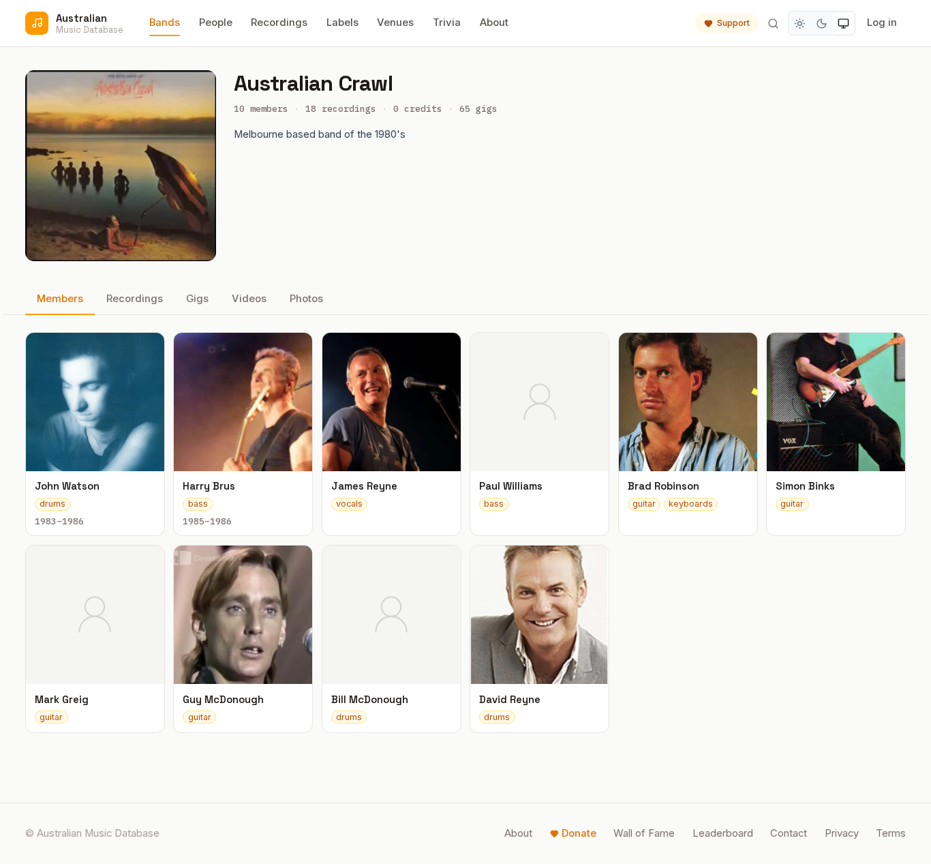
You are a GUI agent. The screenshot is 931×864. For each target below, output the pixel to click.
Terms (891, 833)
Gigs (197, 299)
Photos (306, 299)
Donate (579, 833)
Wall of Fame (644, 833)
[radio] (800, 23)
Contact (788, 833)
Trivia (447, 22)
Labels (342, 22)
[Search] (772, 23)
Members (60, 299)
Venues (395, 22)
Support (733, 23)
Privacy (842, 833)
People (215, 22)
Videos (249, 299)
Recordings (279, 22)
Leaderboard (722, 833)
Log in (882, 22)
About (494, 22)
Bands (164, 22)
